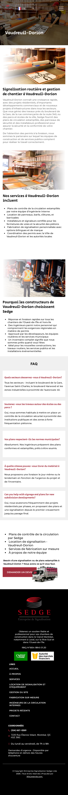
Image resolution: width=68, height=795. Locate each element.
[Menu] (61, 9)
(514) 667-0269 (18, 730)
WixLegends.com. (35, 776)
